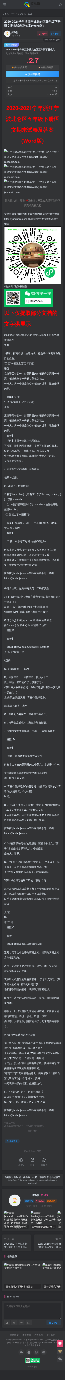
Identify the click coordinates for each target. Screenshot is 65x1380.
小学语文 (22, 13)
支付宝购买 (34, 74)
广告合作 (38, 1335)
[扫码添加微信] (60, 1358)
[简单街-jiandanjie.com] (32, 4)
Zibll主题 (51, 1339)
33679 (30, 1200)
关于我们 (50, 1335)
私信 (57, 33)
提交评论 (53, 1322)
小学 (13, 13)
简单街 (14, 32)
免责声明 (26, 1335)
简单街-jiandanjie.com (34, 1339)
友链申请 (14, 1335)
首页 (6, 13)
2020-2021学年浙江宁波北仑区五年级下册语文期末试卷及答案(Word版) (32, 23)
